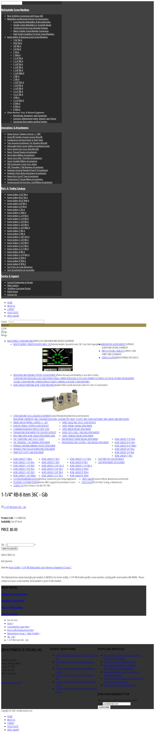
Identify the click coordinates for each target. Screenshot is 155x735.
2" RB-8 (16, 79)
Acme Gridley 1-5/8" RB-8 (18, 224)
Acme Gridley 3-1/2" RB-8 (18, 248)
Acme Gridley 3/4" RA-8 (17, 206)
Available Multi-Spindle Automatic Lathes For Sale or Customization (81, 385)
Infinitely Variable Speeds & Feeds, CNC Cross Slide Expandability (76, 344)
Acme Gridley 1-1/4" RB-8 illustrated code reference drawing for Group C (40, 567)
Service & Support (10, 276)
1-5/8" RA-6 (18, 64)
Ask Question (6, 561)
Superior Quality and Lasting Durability (118, 346)
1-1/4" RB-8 (18, 61)
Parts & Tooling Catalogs (13, 188)
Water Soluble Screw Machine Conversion (31, 30)
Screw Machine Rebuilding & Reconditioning (32, 21)
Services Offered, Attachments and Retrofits (111, 479)
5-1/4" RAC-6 (18, 100)
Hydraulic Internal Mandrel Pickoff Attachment (27, 170)
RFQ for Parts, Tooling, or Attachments (107, 482)
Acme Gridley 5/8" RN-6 (17, 203)
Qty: (3, 544)
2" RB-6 (16, 76)
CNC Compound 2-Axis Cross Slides (22, 164)
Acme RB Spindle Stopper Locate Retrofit (25, 136)
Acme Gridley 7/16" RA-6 (17, 194)
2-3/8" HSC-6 (18, 82)
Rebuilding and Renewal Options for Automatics (28, 18)
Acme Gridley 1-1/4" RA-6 (17, 215)
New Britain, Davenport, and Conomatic (30, 115)
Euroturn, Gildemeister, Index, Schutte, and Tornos (34, 118)
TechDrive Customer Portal (19, 288)
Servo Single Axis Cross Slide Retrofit (23, 149)
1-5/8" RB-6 (18, 67)
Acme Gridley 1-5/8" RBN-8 (18, 227)
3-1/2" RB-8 (18, 94)
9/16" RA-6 (17, 43)
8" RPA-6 (16, 106)
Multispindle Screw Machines (15, 10)
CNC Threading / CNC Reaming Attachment (25, 167)
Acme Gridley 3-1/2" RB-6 (18, 245)
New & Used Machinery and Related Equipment (54, 341)
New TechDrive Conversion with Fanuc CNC (25, 15)
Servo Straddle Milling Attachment (22, 161)
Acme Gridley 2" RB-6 (16, 230)
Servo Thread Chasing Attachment (22, 152)
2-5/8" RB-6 (18, 85)
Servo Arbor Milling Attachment (21, 155)
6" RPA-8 (16, 103)
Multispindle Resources (128, 357)
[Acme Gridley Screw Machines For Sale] (60, 400)
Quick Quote (12, 291)
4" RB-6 (16, 97)
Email (100, 703)
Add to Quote (9, 548)
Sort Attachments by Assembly (20, 269)
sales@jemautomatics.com (11, 682)
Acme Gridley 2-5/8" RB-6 (18, 239)
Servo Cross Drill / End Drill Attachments (24, 158)
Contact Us (12, 294)
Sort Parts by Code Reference (20, 266)
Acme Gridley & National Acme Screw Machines (27, 37)
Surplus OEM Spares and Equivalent (119, 352)
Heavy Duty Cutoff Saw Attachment (23, 176)
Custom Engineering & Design (20, 282)
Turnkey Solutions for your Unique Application (58, 479)
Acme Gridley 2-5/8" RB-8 (18, 242)
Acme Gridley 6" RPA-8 (16, 257)
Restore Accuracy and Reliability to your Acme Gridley (77, 375)
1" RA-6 (16, 52)
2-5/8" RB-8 (18, 88)
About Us (11, 306)
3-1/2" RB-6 (18, 91)
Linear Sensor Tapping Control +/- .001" (24, 133)
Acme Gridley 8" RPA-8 (16, 263)
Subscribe (104, 707)
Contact (10, 309)
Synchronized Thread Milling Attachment (25, 179)
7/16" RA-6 (17, 40)
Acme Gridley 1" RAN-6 (16, 212)
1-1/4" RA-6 (18, 58)
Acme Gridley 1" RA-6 (16, 209)
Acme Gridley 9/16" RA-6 (17, 197)
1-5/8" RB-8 (18, 70)
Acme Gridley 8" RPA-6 (16, 260)
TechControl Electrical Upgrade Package (30, 27)
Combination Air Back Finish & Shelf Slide (25, 139)
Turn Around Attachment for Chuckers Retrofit (27, 142)
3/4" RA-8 (17, 49)
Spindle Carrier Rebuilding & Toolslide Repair (32, 24)
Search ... (4, 321)
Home (9, 302)
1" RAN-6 (17, 55)
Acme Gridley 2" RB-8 (16, 233)
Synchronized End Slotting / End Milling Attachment (29, 182)
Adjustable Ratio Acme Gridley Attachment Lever (28, 146)
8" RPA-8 (16, 109)
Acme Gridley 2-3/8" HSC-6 (18, 236)
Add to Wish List (8, 555)
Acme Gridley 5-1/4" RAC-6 (18, 254)
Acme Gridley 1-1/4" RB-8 (18, 218)
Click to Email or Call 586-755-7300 (36, 485)
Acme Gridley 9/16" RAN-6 (18, 200)
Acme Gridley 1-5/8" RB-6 (18, 221)
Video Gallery (13, 285)
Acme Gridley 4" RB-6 (16, 251)
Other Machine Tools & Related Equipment (31, 415)
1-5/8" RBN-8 (18, 73)
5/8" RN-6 (17, 46)
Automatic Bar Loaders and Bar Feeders (30, 121)
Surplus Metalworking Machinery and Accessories (69, 415)
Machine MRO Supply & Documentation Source (56, 482)
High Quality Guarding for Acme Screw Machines (33, 33)
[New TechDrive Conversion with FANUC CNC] (57, 359)
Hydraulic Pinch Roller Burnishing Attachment (26, 173)
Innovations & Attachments (15, 128)
